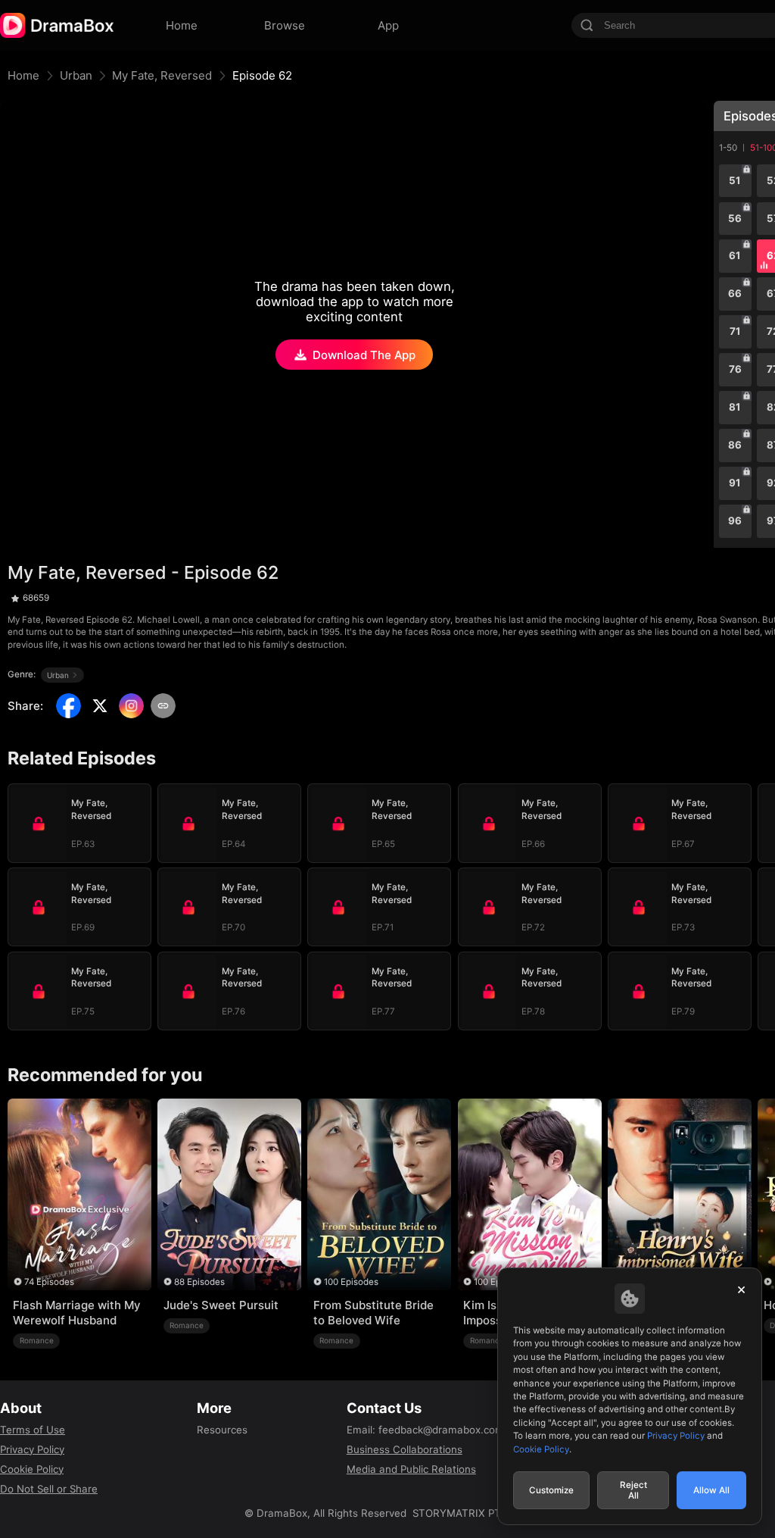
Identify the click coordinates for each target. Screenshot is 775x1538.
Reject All (633, 1490)
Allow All (711, 1490)
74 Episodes (49, 1282)
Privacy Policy (32, 1449)
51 (735, 180)
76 (735, 369)
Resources (222, 1430)
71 (735, 331)
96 (735, 520)
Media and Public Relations (411, 1469)
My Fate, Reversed (162, 75)
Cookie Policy (32, 1469)
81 (735, 407)
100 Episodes (351, 1282)
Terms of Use (32, 1430)
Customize (551, 1490)
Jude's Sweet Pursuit (221, 1305)
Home (23, 75)
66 (735, 293)
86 (735, 445)
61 (735, 255)
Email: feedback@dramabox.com (425, 1430)
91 (735, 483)
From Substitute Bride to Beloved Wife (373, 1312)
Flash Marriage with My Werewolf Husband (76, 1312)
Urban (76, 75)
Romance (37, 1340)
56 (735, 218)
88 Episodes (199, 1282)
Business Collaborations (404, 1449)
